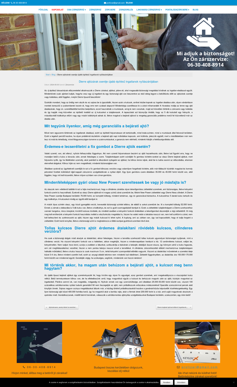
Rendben (166, 382)
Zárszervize (69, 84)
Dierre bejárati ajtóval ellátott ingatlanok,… (174, 307)
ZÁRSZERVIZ (95, 9)
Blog (53, 74)
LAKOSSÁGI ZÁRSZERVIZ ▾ (149, 9)
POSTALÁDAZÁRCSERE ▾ (177, 9)
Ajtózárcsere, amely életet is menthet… (61, 307)
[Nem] (233, 382)
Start (48, 74)
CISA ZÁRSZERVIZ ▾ (76, 9)
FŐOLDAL (43, 9)
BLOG (195, 9)
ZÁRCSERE (110, 9)
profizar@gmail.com (116, 2)
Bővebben (181, 382)
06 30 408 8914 (20, 2)
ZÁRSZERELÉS (126, 9)
